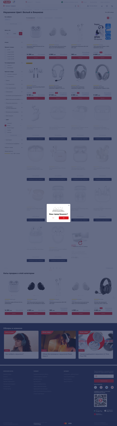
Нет (53, 217)
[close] (69, 205)
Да (63, 217)
